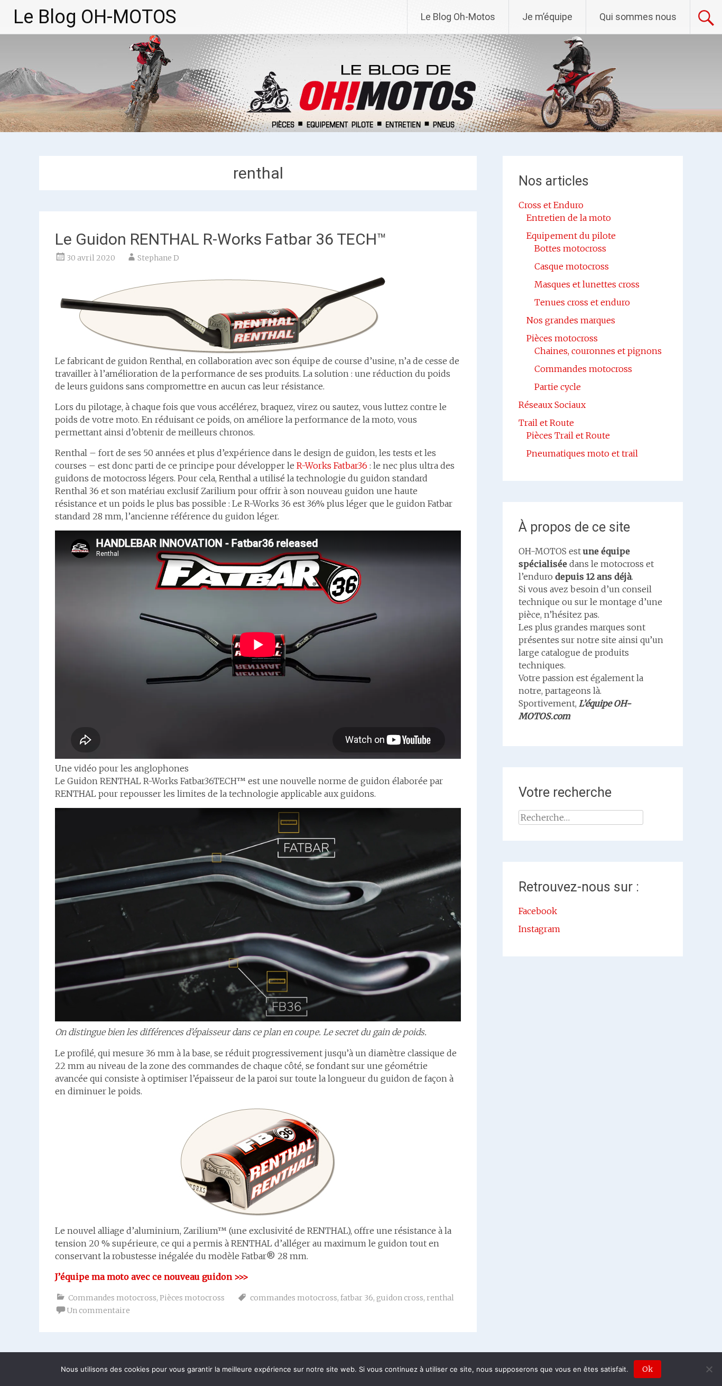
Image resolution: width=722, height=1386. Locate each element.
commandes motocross (293, 1298)
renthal (440, 1298)
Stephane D (158, 258)
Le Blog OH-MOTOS (95, 17)
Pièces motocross (192, 1298)
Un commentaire (98, 1310)
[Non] (709, 1369)
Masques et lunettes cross (587, 284)
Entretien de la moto (568, 217)
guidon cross (399, 1298)
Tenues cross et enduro (582, 302)
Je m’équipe (547, 16)
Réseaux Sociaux (552, 404)
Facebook (538, 911)
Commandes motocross (112, 1298)
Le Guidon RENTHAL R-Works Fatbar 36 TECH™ (221, 239)
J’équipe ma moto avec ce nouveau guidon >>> (151, 1276)
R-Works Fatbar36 (332, 465)
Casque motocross (571, 266)
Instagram (539, 929)
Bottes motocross (570, 248)
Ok (647, 1369)
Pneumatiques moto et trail (582, 453)
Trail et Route (546, 422)
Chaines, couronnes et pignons (598, 351)
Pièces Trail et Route (568, 435)
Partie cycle (557, 387)
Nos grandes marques (570, 320)
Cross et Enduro (551, 205)
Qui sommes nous (638, 16)
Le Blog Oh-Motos (458, 16)
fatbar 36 (356, 1298)
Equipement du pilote (571, 235)
